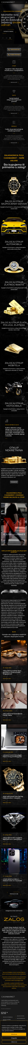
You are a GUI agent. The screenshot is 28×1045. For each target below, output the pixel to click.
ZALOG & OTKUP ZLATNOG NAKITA (14, 283)
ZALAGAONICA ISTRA (6, 977)
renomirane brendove (15, 941)
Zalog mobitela (21, 1018)
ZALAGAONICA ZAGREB (9, 983)
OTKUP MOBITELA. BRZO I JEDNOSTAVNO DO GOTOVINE (12, 880)
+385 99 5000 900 (15, 49)
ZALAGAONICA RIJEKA (18, 983)
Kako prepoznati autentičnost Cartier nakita (12, 714)
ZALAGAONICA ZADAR (15, 985)
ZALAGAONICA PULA (15, 977)
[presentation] (13, 38)
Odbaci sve (14, 1042)
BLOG (14, 632)
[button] (3, 38)
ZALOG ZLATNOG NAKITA (19, 972)
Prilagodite (14, 1038)
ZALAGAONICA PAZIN (20, 978)
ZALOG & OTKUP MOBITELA (14, 364)
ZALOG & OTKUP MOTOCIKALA (14, 404)
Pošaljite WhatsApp (15, 54)
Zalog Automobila (8, 1017)
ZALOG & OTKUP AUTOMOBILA (14, 243)
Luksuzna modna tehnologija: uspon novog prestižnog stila (12, 756)
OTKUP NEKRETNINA (14, 449)
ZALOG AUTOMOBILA (7, 972)
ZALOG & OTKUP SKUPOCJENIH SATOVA (14, 202)
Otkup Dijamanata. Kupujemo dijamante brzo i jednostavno (12, 838)
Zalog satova (20, 1016)
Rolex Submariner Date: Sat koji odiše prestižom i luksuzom (13, 797)
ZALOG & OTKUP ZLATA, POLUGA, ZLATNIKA (14, 323)
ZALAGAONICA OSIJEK (5, 985)
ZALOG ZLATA (5, 974)
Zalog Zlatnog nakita (7, 1020)
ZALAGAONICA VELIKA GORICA (12, 986)
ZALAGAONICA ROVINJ (11, 978)
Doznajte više (14, 482)
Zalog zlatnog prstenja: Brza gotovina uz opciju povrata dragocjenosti (12, 672)
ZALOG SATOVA (13, 974)
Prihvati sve (14, 1034)
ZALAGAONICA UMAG (9, 980)
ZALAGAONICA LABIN (19, 980)
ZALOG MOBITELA (22, 974)
